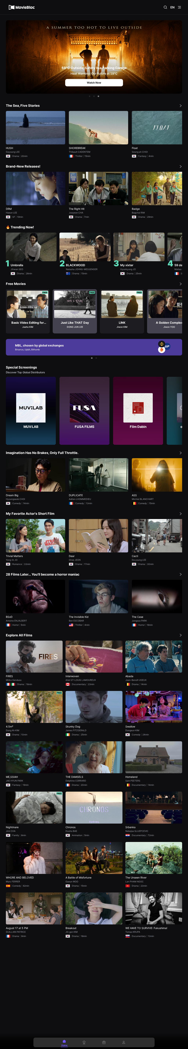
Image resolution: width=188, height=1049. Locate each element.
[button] (89, 96)
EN (172, 7)
